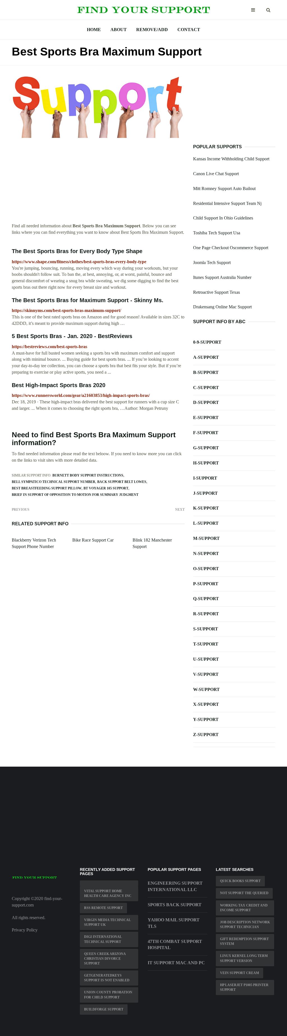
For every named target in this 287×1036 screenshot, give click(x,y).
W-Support (206, 689)
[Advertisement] (98, 183)
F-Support (205, 432)
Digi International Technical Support (103, 939)
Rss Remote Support (103, 908)
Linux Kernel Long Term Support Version (244, 958)
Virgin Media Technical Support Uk (107, 922)
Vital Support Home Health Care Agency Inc (107, 893)
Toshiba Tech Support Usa (216, 232)
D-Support (206, 402)
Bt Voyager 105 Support (106, 488)
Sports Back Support (175, 904)
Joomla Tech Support (212, 262)
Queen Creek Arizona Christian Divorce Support (105, 958)
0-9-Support (207, 342)
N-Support (206, 553)
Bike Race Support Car (93, 540)
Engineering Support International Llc (175, 886)
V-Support (206, 674)
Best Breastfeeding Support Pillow (47, 488)
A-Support (206, 357)
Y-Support (206, 719)
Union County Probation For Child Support (108, 994)
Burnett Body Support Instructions (87, 475)
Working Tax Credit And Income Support (244, 907)
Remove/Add (152, 29)
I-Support (205, 478)
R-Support (206, 613)
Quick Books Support (240, 881)
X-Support (206, 704)
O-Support (206, 568)
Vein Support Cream (239, 973)
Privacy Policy (25, 930)
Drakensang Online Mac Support (222, 306)
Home (94, 29)
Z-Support (206, 734)
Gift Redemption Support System (244, 941)
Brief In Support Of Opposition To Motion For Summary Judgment (75, 495)
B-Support (206, 372)
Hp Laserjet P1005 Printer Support (244, 987)
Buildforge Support (103, 1009)
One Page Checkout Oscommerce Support (230, 247)
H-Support (206, 463)
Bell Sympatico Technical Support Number (53, 482)
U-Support (206, 659)
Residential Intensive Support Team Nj (227, 203)
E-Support (206, 417)
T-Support (205, 644)
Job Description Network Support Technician (245, 924)
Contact (188, 29)
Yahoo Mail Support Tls (174, 923)
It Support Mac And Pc (176, 962)
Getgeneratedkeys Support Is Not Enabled (106, 977)
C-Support (206, 387)
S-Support (205, 628)
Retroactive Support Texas (216, 292)
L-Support (206, 523)
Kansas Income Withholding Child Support (231, 158)
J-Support (205, 493)
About (118, 29)
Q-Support (206, 598)
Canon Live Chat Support (216, 173)
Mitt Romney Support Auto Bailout (224, 188)
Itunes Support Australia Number (222, 277)
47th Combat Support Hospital (175, 944)
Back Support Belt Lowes (121, 482)
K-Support (206, 508)
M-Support (206, 538)
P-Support (205, 583)
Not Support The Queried (244, 893)
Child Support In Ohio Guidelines (223, 218)
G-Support (206, 447)
